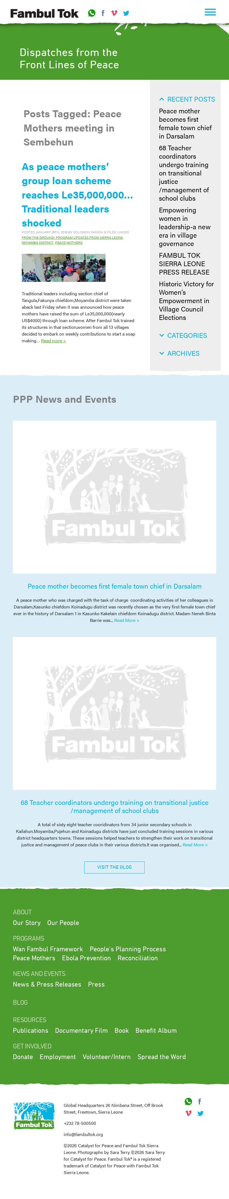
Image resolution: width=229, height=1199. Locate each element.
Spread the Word (161, 1057)
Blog (20, 1002)
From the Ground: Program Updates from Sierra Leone (72, 237)
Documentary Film (81, 1030)
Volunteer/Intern (107, 1057)
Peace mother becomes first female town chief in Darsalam (185, 123)
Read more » (53, 340)
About (22, 912)
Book (122, 1030)
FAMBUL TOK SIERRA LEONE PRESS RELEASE (184, 263)
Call (92, 13)
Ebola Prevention (86, 958)
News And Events (39, 974)
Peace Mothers (68, 242)
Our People (63, 923)
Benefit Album (156, 1030)
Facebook (103, 13)
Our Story (26, 923)
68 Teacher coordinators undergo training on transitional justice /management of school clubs (184, 173)
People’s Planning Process (128, 949)
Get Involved (32, 1046)
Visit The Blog (114, 867)
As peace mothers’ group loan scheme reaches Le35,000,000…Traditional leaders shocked (77, 194)
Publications (30, 1030)
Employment (58, 1057)
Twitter (125, 13)
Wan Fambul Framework (48, 949)
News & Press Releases (47, 984)
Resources (29, 1020)
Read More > (126, 620)
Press (96, 984)
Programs (28, 938)
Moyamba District (37, 242)
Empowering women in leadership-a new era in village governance (185, 226)
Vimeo (114, 13)
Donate (23, 1057)
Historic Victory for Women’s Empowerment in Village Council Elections (186, 300)
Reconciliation (138, 958)
